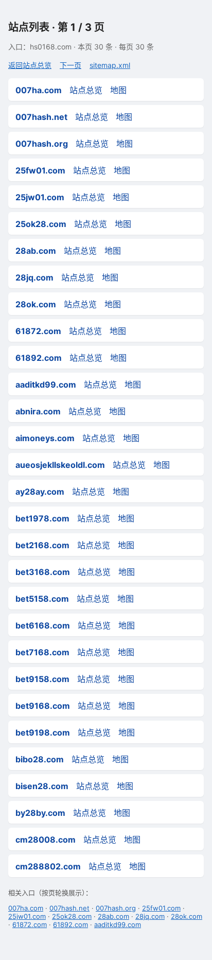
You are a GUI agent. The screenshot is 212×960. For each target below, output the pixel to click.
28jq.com (150, 916)
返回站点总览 (29, 65)
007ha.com (25, 908)
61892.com (70, 924)
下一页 (70, 65)
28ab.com (113, 916)
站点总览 (85, 90)
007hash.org (116, 908)
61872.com (29, 924)
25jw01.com (27, 916)
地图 (118, 90)
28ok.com (186, 916)
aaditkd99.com (117, 924)
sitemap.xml (110, 65)
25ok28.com (72, 916)
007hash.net (69, 908)
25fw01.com (161, 908)
